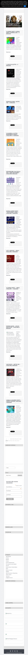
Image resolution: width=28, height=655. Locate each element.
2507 (18, 439)
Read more (8, 52)
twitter (10, 651)
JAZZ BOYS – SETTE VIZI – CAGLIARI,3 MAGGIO (13, 365)
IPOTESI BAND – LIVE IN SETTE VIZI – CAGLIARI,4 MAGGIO (12, 327)
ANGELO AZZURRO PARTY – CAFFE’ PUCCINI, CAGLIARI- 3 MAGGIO (13, 401)
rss (17, 651)
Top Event (7, 576)
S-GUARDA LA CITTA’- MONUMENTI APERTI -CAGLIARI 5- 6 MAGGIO (12, 134)
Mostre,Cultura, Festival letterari (11, 567)
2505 (13, 439)
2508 (20, 439)
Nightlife (7, 571)
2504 (11, 439)
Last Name (8, 494)
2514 (18, 440)
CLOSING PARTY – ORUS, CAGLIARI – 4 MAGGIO (13, 288)
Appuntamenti (8, 556)
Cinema (7, 561)
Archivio (7, 558)
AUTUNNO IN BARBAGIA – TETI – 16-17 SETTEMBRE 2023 (14, 25)
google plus (15, 651)
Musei (7, 568)
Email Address (13, 486)
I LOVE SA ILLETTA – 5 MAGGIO (12, 65)
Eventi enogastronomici (10, 562)
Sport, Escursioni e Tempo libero (11, 573)
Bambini (7, 559)
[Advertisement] (15, 455)
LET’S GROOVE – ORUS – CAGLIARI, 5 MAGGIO (13, 251)
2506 (15, 439)
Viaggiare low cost (9, 577)
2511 (11, 440)
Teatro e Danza (8, 574)
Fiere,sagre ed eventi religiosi (11, 564)
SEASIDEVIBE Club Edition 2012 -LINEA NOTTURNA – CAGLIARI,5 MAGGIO (13, 172)
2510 (9, 440)
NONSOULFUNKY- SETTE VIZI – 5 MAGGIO (12, 102)
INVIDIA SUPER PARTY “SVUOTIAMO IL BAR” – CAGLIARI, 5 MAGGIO (12, 212)
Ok (24, 6)
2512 (13, 440)
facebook (13, 651)
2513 (15, 440)
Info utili (7, 565)
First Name (8, 490)
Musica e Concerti (9, 570)
